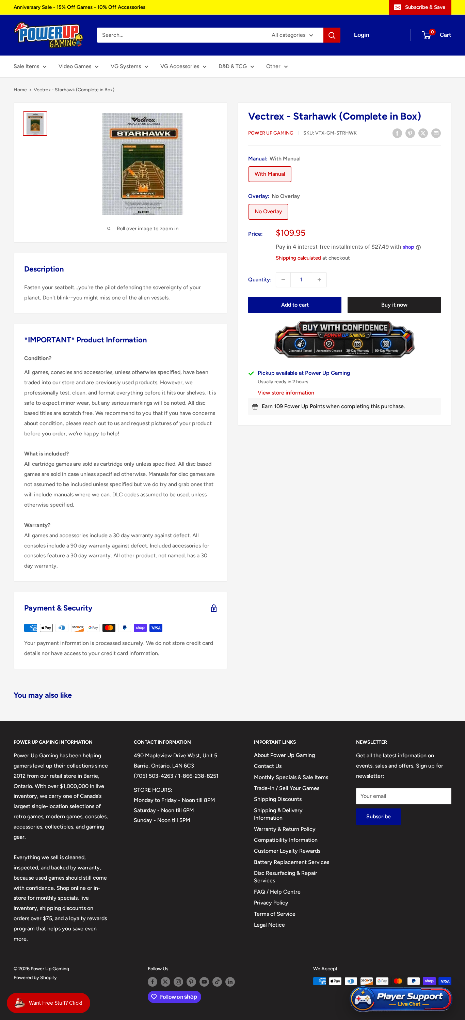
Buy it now (394, 305)
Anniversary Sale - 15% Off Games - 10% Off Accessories (79, 7)
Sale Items (26, 66)
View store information (286, 393)
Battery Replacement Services (291, 862)
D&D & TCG (233, 66)
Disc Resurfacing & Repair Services (285, 877)
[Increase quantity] (319, 280)
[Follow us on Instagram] (178, 982)
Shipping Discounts (278, 799)
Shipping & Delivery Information (278, 814)
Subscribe (378, 816)
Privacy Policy (271, 902)
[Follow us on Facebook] (152, 982)
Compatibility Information (286, 840)
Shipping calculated (298, 258)
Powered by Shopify (35, 977)
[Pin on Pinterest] (410, 133)
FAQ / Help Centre (277, 891)
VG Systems (126, 66)
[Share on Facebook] (397, 133)
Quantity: (260, 279)
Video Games (75, 66)
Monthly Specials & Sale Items (291, 777)
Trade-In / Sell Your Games (286, 788)
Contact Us (268, 766)
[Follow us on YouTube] (204, 982)
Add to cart (295, 305)
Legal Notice (269, 925)
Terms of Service (274, 914)
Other (273, 66)
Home (20, 90)
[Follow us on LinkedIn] (230, 982)
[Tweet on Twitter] (423, 133)
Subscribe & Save (425, 7)
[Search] (331, 35)
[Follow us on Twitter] (165, 982)
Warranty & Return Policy (285, 829)
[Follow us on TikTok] (217, 982)
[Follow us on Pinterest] (191, 982)
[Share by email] (436, 133)
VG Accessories (179, 66)
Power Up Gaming (270, 133)
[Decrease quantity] (283, 280)
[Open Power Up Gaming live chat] (401, 999)
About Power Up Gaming (284, 755)
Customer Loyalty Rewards (287, 851)
